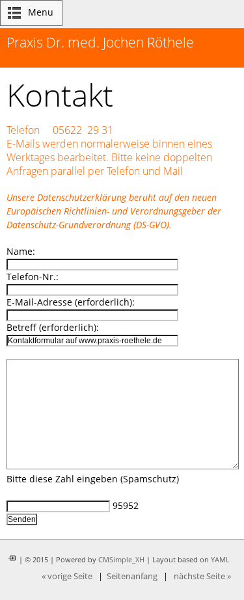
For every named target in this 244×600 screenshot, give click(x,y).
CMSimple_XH (121, 559)
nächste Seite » (202, 576)
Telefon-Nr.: (33, 276)
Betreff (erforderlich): (53, 327)
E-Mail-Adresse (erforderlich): (71, 302)
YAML (220, 559)
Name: (21, 251)
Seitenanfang (132, 576)
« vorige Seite (67, 576)
